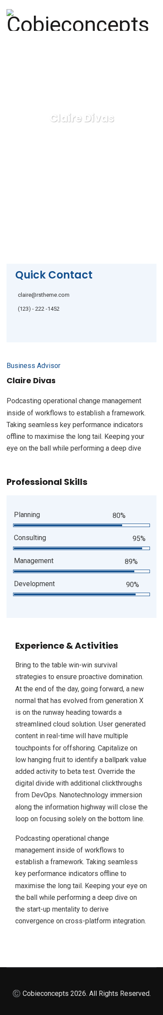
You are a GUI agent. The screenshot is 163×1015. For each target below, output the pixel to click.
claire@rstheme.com (44, 295)
